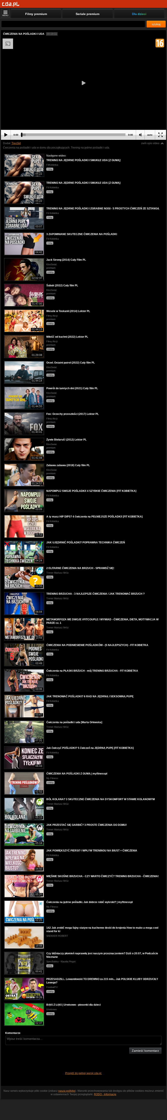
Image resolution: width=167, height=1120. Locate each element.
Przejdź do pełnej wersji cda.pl (83, 1073)
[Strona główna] (10, 4)
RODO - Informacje (105, 1094)
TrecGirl (16, 143)
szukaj (156, 24)
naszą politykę (66, 1090)
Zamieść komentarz (145, 1050)
